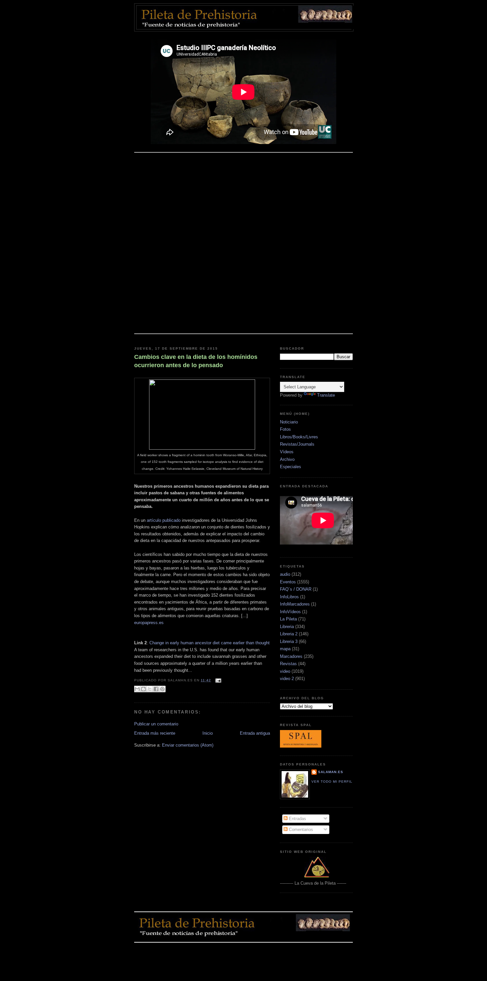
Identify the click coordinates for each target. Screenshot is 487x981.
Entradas (297, 818)
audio (285, 574)
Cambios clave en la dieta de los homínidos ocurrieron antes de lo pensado (195, 361)
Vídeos (287, 451)
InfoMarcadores (295, 604)
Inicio (207, 733)
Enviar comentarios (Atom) (187, 745)
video (285, 671)
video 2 (287, 678)
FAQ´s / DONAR (295, 589)
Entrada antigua (255, 733)
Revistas (288, 663)
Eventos (288, 581)
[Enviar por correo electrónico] (137, 689)
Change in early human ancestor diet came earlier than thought (209, 642)
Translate (326, 395)
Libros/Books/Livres (299, 436)
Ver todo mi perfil (331, 781)
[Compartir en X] (149, 689)
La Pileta (288, 618)
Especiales (290, 466)
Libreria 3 (289, 641)
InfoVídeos (290, 611)
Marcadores (291, 656)
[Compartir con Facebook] (156, 689)
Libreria (287, 626)
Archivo (287, 459)
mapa (285, 648)
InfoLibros (289, 596)
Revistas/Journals (297, 444)
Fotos (285, 429)
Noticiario (289, 421)
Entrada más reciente (154, 733)
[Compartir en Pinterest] (162, 689)
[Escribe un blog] (143, 689)
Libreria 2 (289, 633)
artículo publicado (164, 520)
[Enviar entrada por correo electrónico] (217, 680)
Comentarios (300, 829)
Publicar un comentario (156, 723)
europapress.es (149, 622)
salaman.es (330, 772)
